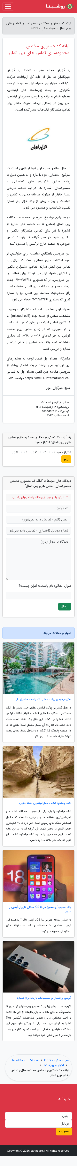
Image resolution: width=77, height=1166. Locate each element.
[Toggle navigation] (8, 6)
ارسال (64, 606)
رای (66, 459)
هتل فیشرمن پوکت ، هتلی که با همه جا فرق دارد (43, 699)
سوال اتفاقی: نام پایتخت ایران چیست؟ (44, 585)
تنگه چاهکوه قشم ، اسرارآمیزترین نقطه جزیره (45, 803)
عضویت (64, 1131)
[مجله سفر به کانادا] (59, 6)
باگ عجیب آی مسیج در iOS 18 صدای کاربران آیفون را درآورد (40, 909)
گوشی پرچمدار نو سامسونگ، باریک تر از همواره (44, 998)
